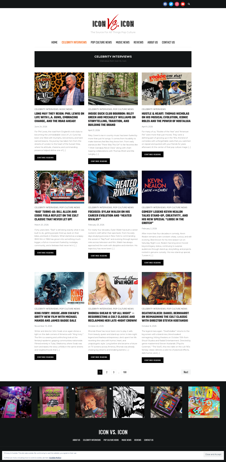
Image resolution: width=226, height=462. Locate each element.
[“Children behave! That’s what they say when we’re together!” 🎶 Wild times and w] (94, 402)
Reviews (138, 42)
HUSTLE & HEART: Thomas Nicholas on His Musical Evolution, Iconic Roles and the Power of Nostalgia (166, 117)
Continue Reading (45, 157)
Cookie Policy (55, 458)
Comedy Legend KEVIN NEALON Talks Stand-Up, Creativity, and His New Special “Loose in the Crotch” (165, 217)
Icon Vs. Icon (113, 432)
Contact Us (168, 42)
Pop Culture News (101, 42)
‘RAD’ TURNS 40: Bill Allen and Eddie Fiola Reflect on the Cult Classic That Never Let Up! (56, 215)
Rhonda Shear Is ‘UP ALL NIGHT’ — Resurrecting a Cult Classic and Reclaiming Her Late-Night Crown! (112, 317)
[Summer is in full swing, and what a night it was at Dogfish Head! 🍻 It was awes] (56, 402)
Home (54, 42)
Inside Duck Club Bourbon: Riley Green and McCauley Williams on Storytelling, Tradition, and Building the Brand (112, 119)
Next (186, 372)
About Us (153, 42)
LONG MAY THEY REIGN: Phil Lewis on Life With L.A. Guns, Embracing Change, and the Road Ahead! (59, 117)
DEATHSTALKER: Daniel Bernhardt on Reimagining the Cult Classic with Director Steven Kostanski (165, 317)
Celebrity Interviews (74, 42)
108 (124, 372)
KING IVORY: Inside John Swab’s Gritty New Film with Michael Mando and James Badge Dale (57, 317)
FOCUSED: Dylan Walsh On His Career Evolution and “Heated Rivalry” (110, 215)
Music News (122, 42)
